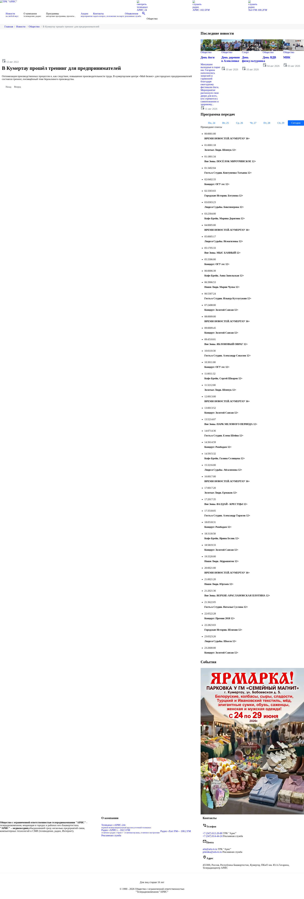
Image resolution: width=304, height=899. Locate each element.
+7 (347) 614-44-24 (212, 836)
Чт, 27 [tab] (253, 123)
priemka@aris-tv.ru (212, 852)
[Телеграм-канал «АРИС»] (52, 837)
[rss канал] (54, 837)
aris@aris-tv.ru (210, 849)
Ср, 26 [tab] (239, 123)
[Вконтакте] (47, 837)
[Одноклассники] (49, 837)
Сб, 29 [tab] (280, 123)
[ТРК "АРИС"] (8, 1)
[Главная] (2, 14)
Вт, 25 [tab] (225, 123)
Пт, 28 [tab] (266, 123)
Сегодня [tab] (295, 123)
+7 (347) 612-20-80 (212, 833)
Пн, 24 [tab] (211, 123)
